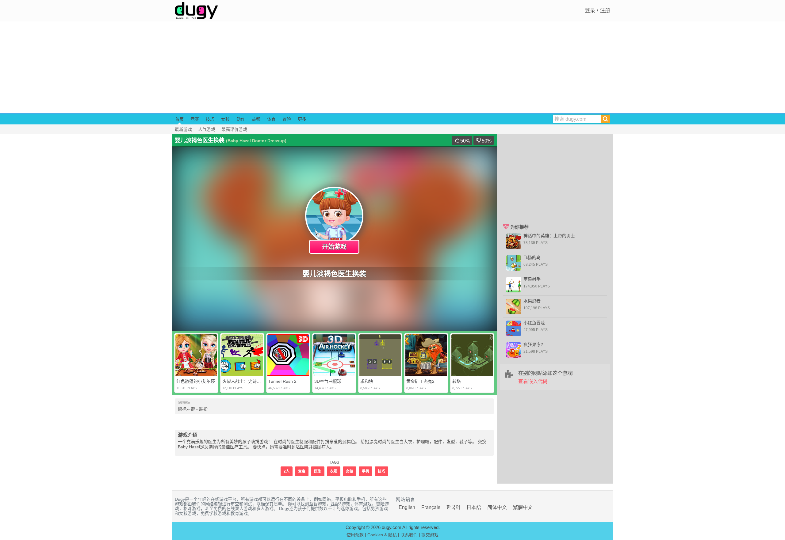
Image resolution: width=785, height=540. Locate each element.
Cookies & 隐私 (382, 534)
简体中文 (497, 507)
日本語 (473, 507)
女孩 (225, 119)
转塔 (456, 381)
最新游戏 (183, 129)
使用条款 (355, 534)
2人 (286, 471)
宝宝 (301, 471)
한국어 (453, 507)
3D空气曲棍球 (327, 381)
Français (430, 507)
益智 (256, 119)
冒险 (286, 119)
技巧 (210, 119)
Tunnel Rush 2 (282, 381)
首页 (179, 119)
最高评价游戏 (234, 129)
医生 (317, 471)
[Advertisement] (392, 67)
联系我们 (409, 534)
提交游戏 (429, 534)
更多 (302, 119)
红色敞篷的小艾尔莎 (195, 381)
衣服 (333, 471)
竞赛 (194, 119)
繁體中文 (523, 507)
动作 (240, 119)
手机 (365, 471)
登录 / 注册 (597, 10)
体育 (271, 119)
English (407, 507)
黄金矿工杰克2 (420, 381)
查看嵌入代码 (533, 381)
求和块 (366, 381)
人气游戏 (206, 129)
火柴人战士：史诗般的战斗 (248, 381)
